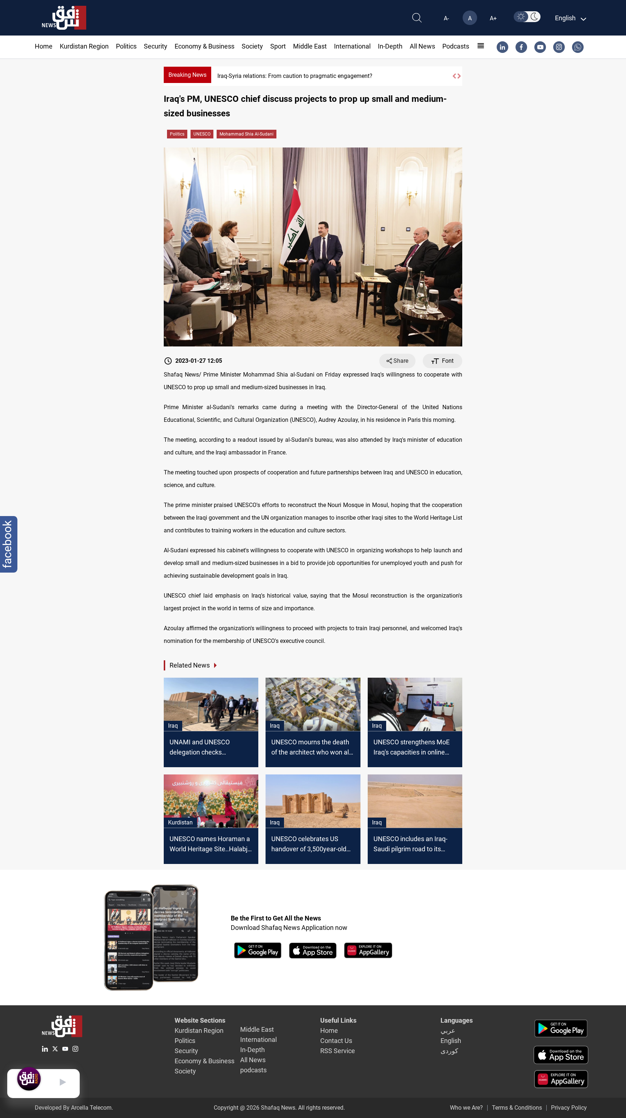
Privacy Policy (569, 1107)
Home (44, 46)
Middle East (310, 46)
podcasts (455, 46)
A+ (493, 18)
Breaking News (187, 74)
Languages (457, 1020)
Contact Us (336, 1040)
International (352, 46)
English (451, 1040)
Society (252, 46)
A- (446, 18)
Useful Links (338, 1020)
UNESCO (201, 134)
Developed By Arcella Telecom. (74, 1107)
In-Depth (390, 46)
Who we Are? (466, 1107)
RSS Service (337, 1051)
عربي (448, 1030)
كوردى (449, 1051)
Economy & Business (204, 46)
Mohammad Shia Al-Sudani (247, 134)
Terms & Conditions (517, 1107)
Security (155, 46)
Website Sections (200, 1020)
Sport (278, 46)
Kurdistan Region (84, 46)
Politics (126, 46)
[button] (454, 76)
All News (422, 46)
